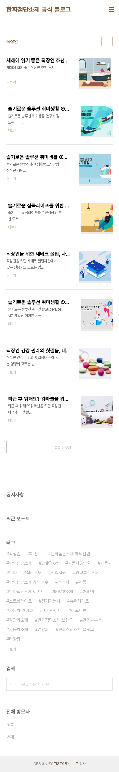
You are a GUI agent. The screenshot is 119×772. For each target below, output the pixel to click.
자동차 (106, 563)
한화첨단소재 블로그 (76, 629)
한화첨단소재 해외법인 (70, 553)
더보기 (11, 649)
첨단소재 (33, 572)
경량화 (43, 629)
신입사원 (58, 572)
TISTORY (61, 764)
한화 (13, 572)
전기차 (63, 582)
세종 (82, 582)
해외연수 (90, 591)
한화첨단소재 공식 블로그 (38, 9)
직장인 (14, 553)
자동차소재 (18, 629)
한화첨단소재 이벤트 (26, 591)
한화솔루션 (92, 620)
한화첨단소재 (20, 563)
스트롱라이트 (20, 601)
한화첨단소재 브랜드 (55, 620)
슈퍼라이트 (79, 601)
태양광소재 (63, 591)
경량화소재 (18, 620)
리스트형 (108, 41)
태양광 (14, 638)
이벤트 (35, 553)
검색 (106, 684)
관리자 (81, 764)
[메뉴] (111, 9)
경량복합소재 (87, 572)
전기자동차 (50, 601)
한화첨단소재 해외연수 (28, 582)
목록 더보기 (62, 448)
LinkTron (49, 563)
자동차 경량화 (21, 610)
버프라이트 (52, 610)
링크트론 (78, 610)
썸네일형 (97, 41)
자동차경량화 (79, 563)
